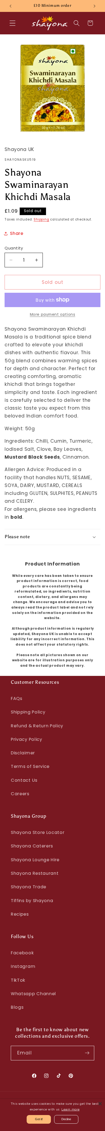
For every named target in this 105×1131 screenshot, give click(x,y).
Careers (20, 794)
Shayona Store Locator (38, 832)
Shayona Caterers (32, 846)
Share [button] (16, 233)
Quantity (14, 248)
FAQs (16, 698)
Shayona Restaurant (34, 873)
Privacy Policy (26, 739)
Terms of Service (30, 766)
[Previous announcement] (10, 6)
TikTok (18, 980)
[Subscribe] (87, 1053)
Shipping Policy (28, 712)
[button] (12, 23)
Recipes (20, 914)
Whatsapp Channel (33, 994)
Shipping (41, 219)
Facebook (22, 953)
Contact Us (24, 780)
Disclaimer (23, 753)
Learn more (70, 1109)
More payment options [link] (52, 314)
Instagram (23, 966)
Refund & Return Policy (37, 726)
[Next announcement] (94, 6)
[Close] (100, 1103)
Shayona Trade (28, 887)
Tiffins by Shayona (32, 900)
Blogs (17, 1007)
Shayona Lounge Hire (35, 860)
